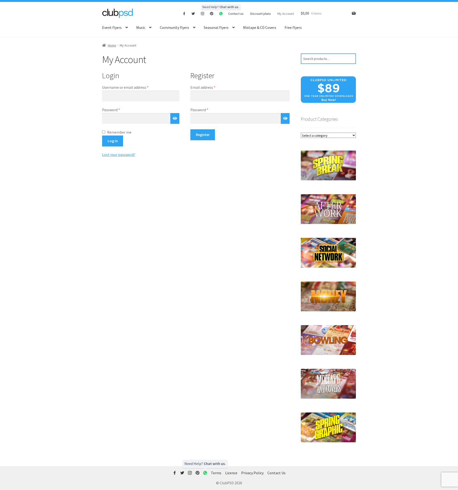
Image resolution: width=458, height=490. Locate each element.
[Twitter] (193, 13)
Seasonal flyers (216, 27)
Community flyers (174, 27)
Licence (231, 472)
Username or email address (132, 87)
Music (140, 27)
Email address (209, 87)
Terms (216, 472)
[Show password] (174, 118)
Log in (113, 140)
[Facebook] (184, 13)
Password (118, 109)
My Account (285, 13)
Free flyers (293, 27)
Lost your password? (118, 154)
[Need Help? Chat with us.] (205, 473)
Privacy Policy (252, 472)
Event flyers (112, 27)
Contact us (236, 13)
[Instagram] (202, 13)
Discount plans (260, 13)
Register (203, 134)
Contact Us (276, 472)
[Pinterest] (211, 13)
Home (112, 45)
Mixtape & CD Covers (259, 27)
